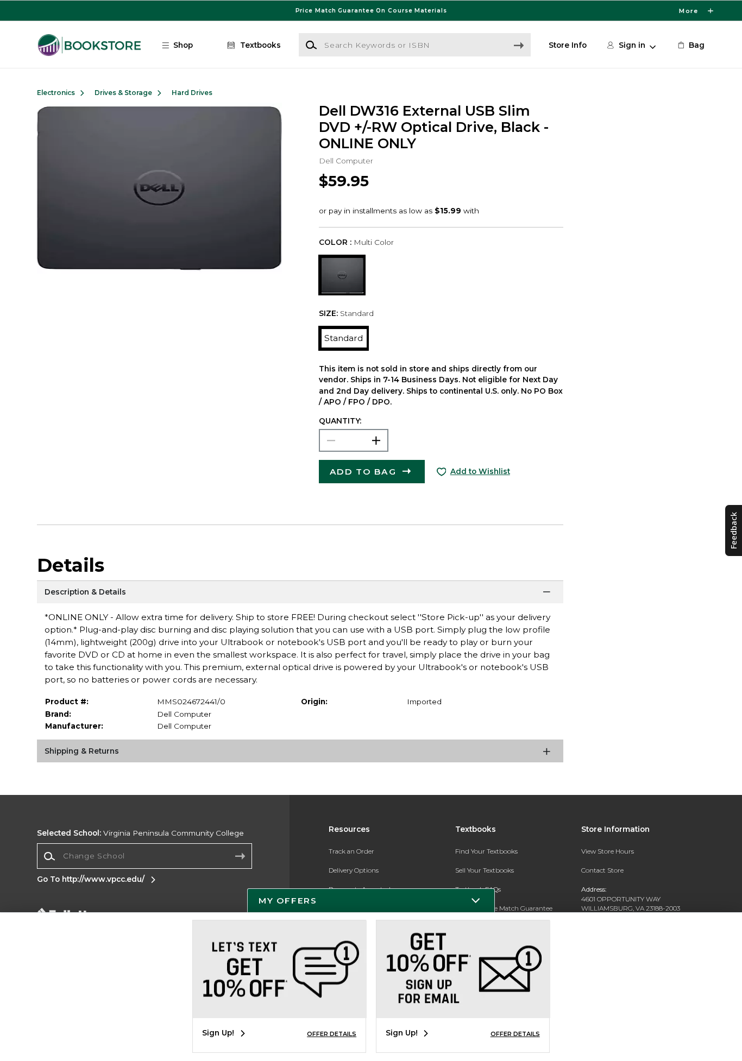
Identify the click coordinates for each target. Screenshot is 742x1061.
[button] (371, 11)
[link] (690, 45)
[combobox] (144, 856)
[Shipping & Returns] (300, 753)
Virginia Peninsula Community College (140, 833)
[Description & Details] (300, 594)
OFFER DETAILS (331, 1034)
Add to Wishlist (480, 471)
